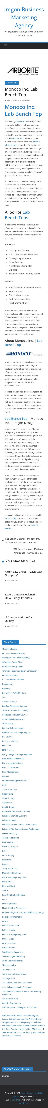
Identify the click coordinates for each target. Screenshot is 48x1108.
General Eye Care (9, 789)
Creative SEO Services (11, 1035)
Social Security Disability (12, 960)
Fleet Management (10, 772)
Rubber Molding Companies (14, 934)
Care (4, 697)
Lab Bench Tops (17, 215)
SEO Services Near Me (18, 1019)
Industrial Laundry (9, 820)
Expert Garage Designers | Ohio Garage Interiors (21, 596)
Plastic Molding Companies (13, 908)
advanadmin (25, 100)
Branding (6, 688)
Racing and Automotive (12, 917)
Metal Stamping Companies (14, 877)
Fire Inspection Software (12, 763)
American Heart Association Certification (19, 671)
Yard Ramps (17, 1015)
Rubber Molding (9, 930)
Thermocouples (9, 965)
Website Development (11, 1003)
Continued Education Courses (15, 715)
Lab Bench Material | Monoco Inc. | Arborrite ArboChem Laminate (23, 540)
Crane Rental (7, 723)
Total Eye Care (8, 969)
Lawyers (5, 864)
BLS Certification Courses (13, 679)
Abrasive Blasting (9, 649)
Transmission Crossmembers (14, 974)
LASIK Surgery (8, 855)
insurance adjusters (10, 837)
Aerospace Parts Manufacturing (15, 657)
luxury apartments (10, 868)
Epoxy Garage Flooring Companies (17, 754)
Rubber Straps (8, 939)
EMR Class (6, 745)
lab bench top (22, 121)
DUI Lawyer (7, 736)
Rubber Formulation (10, 925)
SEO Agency (37, 1029)
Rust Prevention (9, 943)
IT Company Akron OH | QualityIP (20, 619)
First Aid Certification (11, 767)
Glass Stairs (7, 802)
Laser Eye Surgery (10, 846)
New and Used (8, 886)
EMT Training (8, 750)
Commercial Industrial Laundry (15, 710)
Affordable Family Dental (12, 666)
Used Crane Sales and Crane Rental (17, 982)
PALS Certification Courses (13, 895)
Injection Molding (9, 833)
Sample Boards (8, 947)
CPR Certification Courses (13, 719)
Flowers (5, 776)
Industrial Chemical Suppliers (14, 816)
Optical (5, 890)
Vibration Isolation (10, 998)
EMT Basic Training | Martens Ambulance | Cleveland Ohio (28, 551)
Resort (5, 921)
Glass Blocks (7, 794)
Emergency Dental (10, 741)
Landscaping (7, 842)
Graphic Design (8, 807)
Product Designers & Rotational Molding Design (23, 912)
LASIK (4, 851)
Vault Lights (25, 1029)
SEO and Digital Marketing (13, 956)
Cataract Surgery (9, 701)
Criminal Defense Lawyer (13, 728)
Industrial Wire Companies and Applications (20, 829)
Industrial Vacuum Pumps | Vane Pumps (19, 824)
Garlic (4, 785)
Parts (4, 899)
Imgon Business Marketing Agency (24, 17)
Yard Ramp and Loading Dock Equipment (20, 1007)
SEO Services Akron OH (12, 1032)
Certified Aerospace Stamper (14, 706)
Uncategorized (12, 83)
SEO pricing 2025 (27, 1022)
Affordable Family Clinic (12, 662)
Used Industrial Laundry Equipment (17, 987)
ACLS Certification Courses (13, 653)
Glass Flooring (8, 798)
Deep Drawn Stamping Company (16, 732)
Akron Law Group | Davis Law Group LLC (23, 573)
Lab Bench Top (16, 418)
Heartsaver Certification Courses (16, 811)
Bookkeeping (7, 684)
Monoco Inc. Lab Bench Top (23, 110)
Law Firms (6, 859)
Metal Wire (6, 881)
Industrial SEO (39, 1032)
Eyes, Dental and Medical (13, 758)
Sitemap (5, 1076)
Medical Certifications (11, 873)
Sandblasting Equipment (12, 952)
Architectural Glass (10, 675)
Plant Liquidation (9, 903)
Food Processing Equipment (14, 780)
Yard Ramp (7, 1015)
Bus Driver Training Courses (14, 693)
